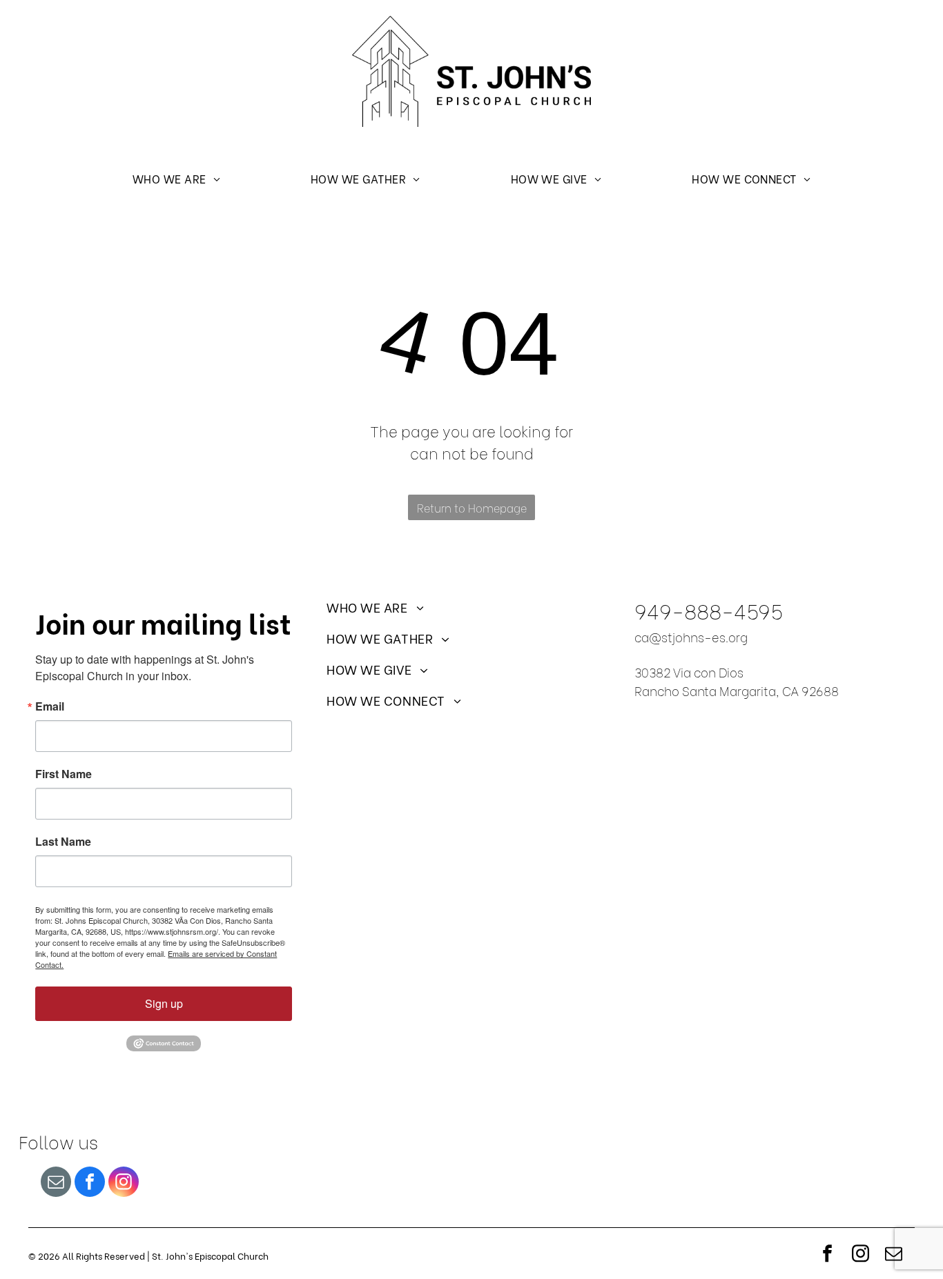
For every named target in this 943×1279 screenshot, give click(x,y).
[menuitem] (176, 177)
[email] (56, 1183)
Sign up (164, 1003)
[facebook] (90, 1183)
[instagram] (123, 1183)
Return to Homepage (472, 507)
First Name (63, 774)
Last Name (63, 841)
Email (49, 706)
